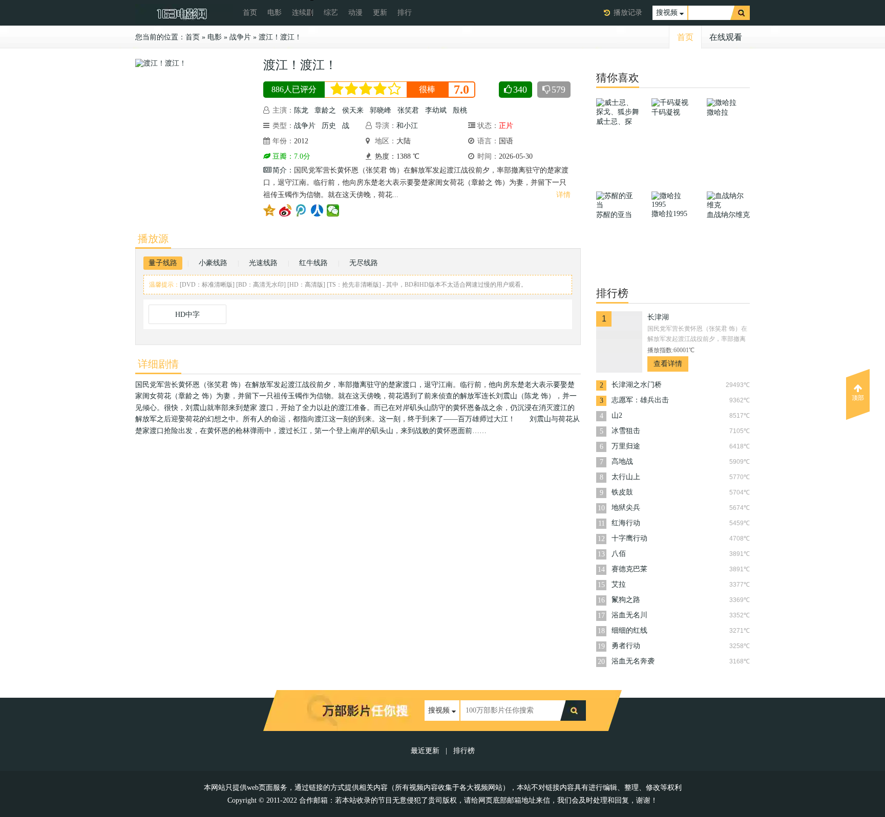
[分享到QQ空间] (269, 210)
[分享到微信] (333, 210)
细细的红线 (629, 630)
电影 (274, 12)
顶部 (858, 397)
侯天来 (353, 110)
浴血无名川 (629, 615)
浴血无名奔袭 (633, 661)
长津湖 (658, 317)
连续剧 (302, 12)
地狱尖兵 (626, 507)
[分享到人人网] (317, 210)
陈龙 (301, 110)
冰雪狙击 (626, 431)
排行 (404, 12)
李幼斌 (436, 110)
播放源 (153, 238)
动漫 (355, 12)
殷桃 (460, 110)
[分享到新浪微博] (285, 210)
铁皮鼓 (622, 492)
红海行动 (626, 523)
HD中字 (187, 314)
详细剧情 (158, 364)
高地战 (622, 461)
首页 (250, 12)
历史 (329, 126)
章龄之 (325, 110)
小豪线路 (213, 263)
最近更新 (425, 751)
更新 (380, 12)
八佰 (619, 553)
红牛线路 (313, 263)
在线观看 (725, 37)
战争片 (240, 37)
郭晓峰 (380, 110)
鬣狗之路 (626, 600)
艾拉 (619, 584)
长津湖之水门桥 (637, 385)
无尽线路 (363, 263)
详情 (563, 195)
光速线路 (263, 263)
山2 (617, 415)
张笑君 (408, 110)
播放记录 (628, 12)
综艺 (331, 12)
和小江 (407, 126)
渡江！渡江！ (280, 37)
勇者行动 (626, 646)
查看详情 (668, 364)
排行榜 (464, 751)
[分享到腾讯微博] (301, 210)
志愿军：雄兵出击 (640, 400)
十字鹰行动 (629, 538)
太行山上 (626, 477)
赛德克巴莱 (629, 569)
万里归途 (626, 446)
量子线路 (163, 263)
